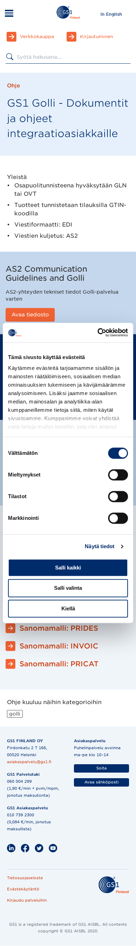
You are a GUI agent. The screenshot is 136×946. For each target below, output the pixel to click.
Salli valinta (68, 588)
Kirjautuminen (96, 36)
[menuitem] (111, 14)
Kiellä (68, 608)
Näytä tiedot (99, 546)
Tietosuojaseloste (25, 877)
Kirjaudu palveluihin (27, 900)
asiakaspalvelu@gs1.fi (29, 761)
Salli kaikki (68, 568)
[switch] (118, 474)
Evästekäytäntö (23, 889)
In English (111, 14)
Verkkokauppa (37, 36)
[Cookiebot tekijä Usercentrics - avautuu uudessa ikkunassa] (98, 332)
